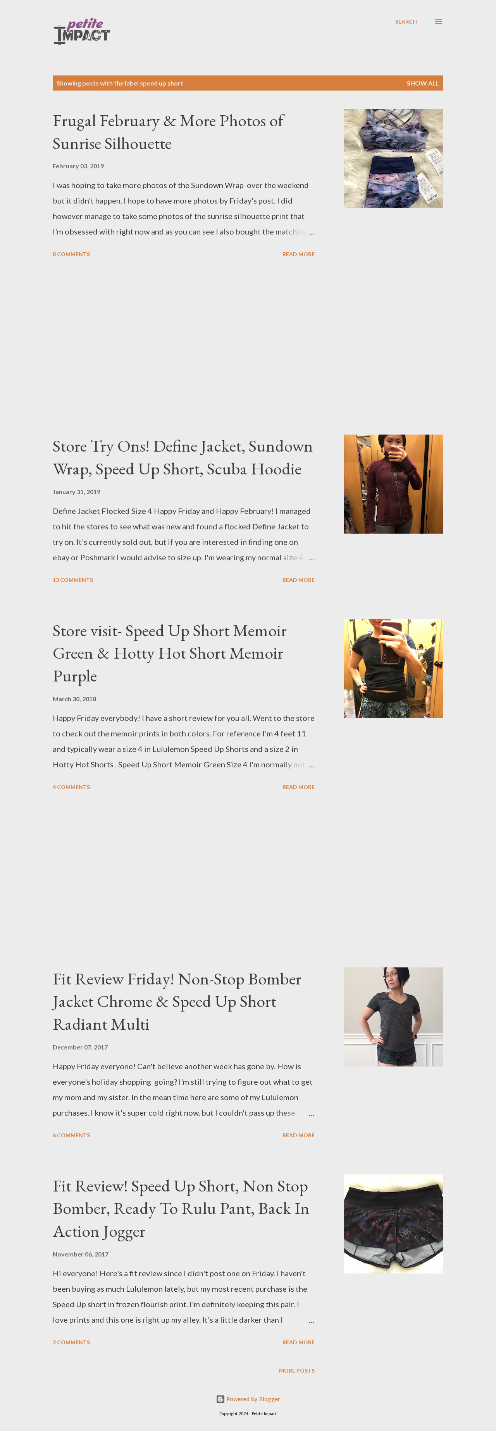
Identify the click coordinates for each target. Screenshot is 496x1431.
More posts (297, 1370)
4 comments (71, 787)
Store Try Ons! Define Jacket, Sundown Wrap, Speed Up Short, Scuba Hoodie (183, 457)
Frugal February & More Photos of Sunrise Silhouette (168, 131)
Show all (423, 83)
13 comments (73, 580)
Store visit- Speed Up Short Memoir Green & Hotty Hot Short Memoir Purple (170, 652)
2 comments (71, 1342)
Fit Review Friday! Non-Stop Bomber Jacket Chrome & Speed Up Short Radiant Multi (177, 1001)
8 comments (71, 254)
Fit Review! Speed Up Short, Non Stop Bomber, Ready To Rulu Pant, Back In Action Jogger (181, 1208)
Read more (298, 254)
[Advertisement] (184, 347)
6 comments (71, 1135)
